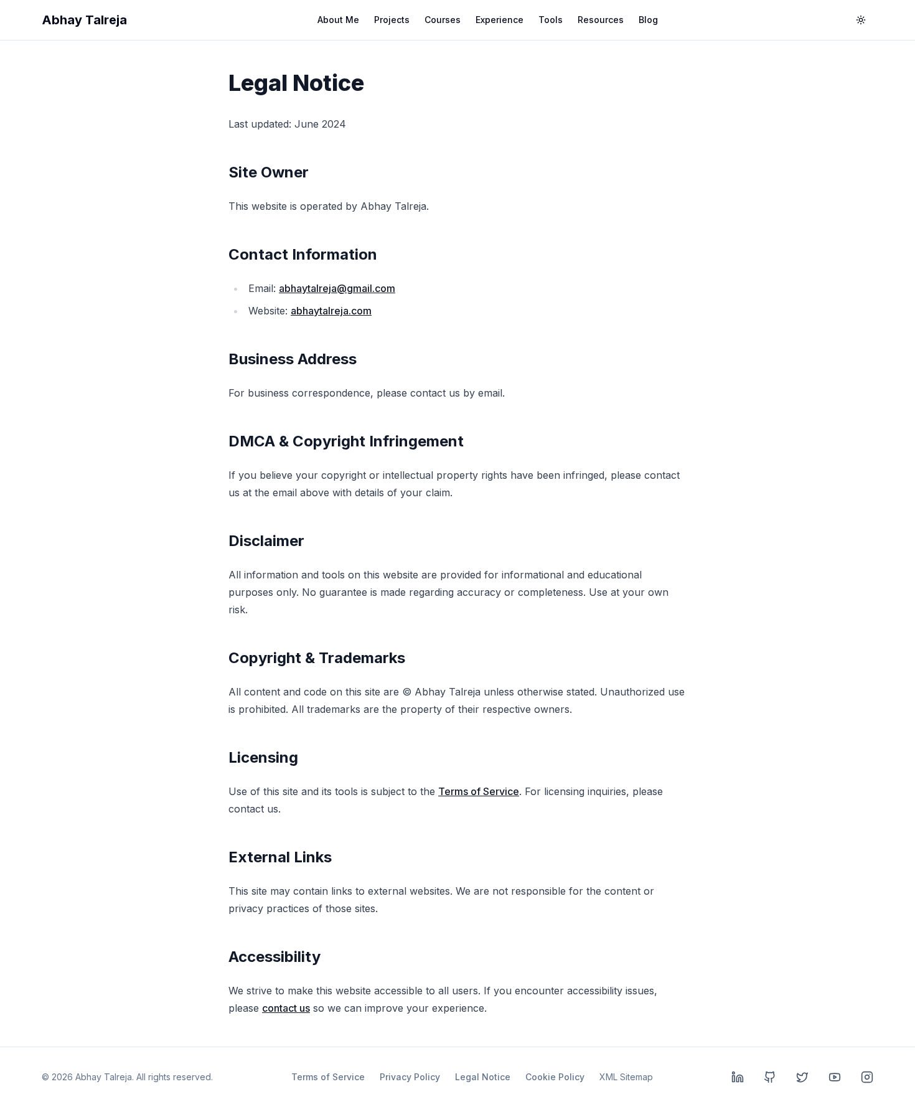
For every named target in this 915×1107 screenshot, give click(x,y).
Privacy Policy (410, 1077)
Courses (443, 19)
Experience (499, 19)
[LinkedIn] (737, 1077)
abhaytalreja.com (331, 310)
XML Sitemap (626, 1077)
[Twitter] (802, 1077)
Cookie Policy (554, 1077)
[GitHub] (770, 1077)
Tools (550, 19)
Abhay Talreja (84, 19)
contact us (286, 1008)
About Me (338, 19)
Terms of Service (478, 791)
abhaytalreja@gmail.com (337, 288)
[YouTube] (834, 1077)
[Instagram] (867, 1077)
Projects (392, 19)
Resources (601, 19)
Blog (648, 19)
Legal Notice (482, 1077)
